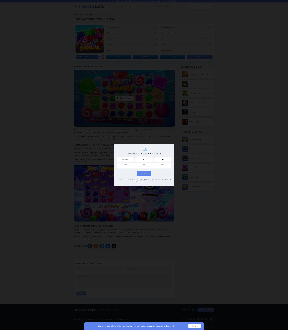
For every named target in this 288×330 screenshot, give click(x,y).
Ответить (144, 173)
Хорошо (194, 326)
